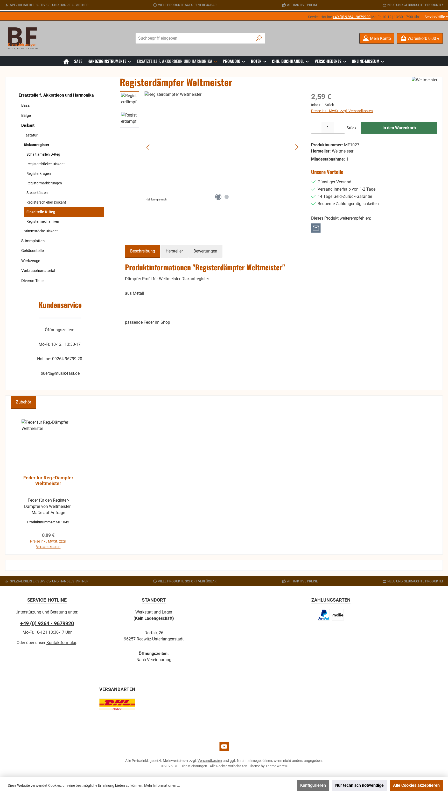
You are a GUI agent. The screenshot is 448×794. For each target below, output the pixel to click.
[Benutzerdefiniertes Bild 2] (338, 615)
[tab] (142, 251)
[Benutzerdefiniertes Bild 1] (324, 615)
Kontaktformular (61, 642)
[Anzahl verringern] (316, 128)
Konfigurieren (313, 785)
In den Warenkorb (399, 127)
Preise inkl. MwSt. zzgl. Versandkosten (342, 111)
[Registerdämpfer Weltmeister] (222, 147)
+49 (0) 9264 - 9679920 (351, 17)
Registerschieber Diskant (46, 202)
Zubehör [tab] (23, 402)
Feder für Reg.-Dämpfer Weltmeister (48, 480)
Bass (25, 105)
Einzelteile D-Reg (40, 212)
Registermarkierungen (44, 183)
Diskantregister (36, 145)
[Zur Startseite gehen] (24, 38)
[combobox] (194, 38)
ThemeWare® (276, 766)
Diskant (27, 125)
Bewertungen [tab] (205, 251)
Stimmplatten (33, 241)
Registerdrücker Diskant (45, 164)
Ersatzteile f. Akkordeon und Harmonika (56, 95)
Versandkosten (210, 761)
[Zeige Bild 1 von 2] (218, 197)
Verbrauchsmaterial (38, 270)
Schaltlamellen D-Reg (43, 154)
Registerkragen (38, 173)
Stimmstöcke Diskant (41, 231)
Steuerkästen (37, 193)
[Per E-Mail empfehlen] (316, 227)
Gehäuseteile (32, 250)
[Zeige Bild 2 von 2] (227, 197)
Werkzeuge (30, 260)
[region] (210, 147)
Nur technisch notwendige (359, 785)
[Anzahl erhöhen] (339, 128)
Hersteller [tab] (174, 251)
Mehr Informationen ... (162, 785)
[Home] (66, 61)
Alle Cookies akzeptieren (416, 785)
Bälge (26, 115)
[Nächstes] (296, 147)
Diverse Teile (32, 280)
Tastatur (31, 135)
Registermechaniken (42, 221)
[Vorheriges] (148, 147)
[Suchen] (259, 38)
